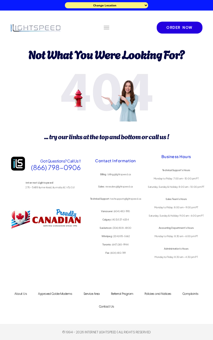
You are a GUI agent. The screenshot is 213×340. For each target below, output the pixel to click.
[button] (106, 27)
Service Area (91, 293)
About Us (20, 293)
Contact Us (106, 306)
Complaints (190, 293)
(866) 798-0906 (56, 167)
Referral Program (122, 293)
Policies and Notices (157, 293)
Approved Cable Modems (55, 293)
